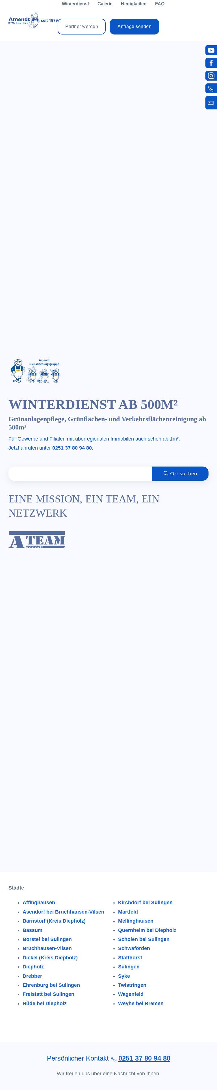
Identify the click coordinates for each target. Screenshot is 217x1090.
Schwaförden (134, 948)
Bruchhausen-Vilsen (47, 948)
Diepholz (33, 967)
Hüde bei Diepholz (45, 1003)
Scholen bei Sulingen (144, 939)
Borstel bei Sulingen (47, 939)
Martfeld (128, 912)
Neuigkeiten (134, 3)
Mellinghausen (135, 921)
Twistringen (132, 985)
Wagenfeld (131, 994)
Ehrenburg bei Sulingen (51, 985)
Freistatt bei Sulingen (48, 994)
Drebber (32, 976)
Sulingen (129, 967)
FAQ (159, 3)
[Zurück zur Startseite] (33, 20)
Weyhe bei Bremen (141, 1003)
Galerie (104, 3)
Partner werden (81, 26)
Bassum (32, 930)
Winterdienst (75, 3)
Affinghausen (39, 902)
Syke (124, 976)
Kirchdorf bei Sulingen (145, 902)
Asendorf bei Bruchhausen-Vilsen (63, 912)
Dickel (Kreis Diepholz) (50, 958)
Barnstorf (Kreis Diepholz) (54, 921)
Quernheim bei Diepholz (147, 930)
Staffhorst (130, 958)
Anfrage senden (134, 26)
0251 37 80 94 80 (72, 448)
